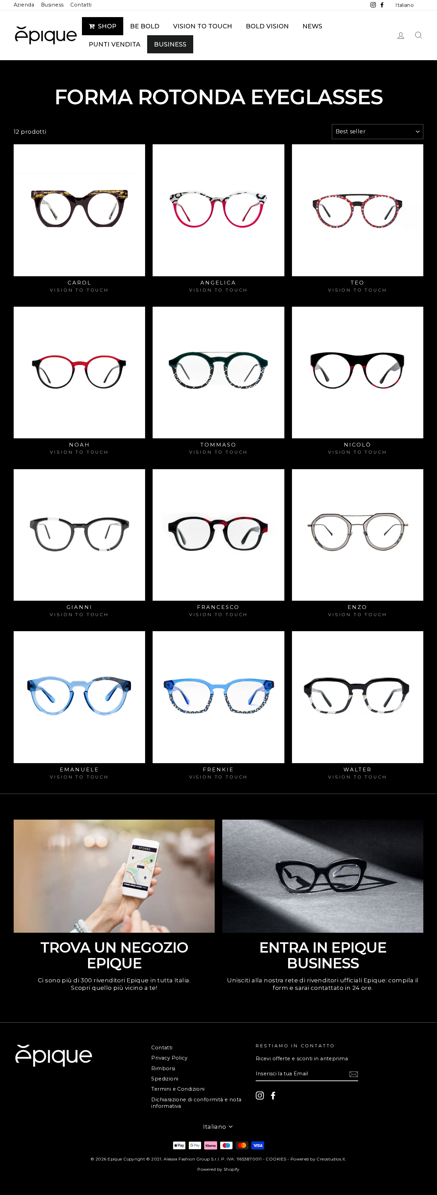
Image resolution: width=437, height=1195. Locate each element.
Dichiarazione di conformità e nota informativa (196, 1103)
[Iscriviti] (353, 1074)
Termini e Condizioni (178, 1089)
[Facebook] (273, 1095)
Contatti (80, 5)
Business (52, 5)
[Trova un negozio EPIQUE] (114, 876)
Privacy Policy (169, 1058)
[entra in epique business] (322, 876)
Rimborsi (163, 1068)
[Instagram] (260, 1095)
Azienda (24, 5)
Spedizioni (164, 1079)
